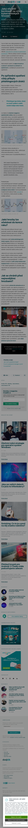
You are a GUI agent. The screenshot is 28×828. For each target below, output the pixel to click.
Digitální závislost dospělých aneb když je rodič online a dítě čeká (17, 702)
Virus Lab (3, 4)
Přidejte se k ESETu (8, 778)
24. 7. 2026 (11, 697)
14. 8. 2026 (11, 600)
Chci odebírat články (11, 403)
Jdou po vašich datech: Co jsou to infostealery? (12, 485)
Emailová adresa (7, 726)
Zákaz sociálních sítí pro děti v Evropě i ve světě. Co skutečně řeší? (17, 688)
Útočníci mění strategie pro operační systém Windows (12, 445)
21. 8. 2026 (11, 593)
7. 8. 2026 (11, 606)
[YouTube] (13, 678)
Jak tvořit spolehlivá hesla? (11, 362)
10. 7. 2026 (11, 711)
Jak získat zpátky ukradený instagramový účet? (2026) (16, 694)
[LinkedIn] (17, 678)
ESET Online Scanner (8, 775)
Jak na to (6, 755)
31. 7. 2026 (11, 691)
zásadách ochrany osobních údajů (14, 408)
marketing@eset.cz (7, 796)
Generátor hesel (16, 349)
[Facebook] (3, 678)
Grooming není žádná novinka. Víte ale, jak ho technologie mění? (17, 598)
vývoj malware (16, 383)
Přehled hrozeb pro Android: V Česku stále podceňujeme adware (12, 566)
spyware (19, 192)
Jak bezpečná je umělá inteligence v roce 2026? (16, 604)
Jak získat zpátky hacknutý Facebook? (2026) (16, 590)
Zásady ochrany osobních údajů (14, 813)
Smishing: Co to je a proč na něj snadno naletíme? (13, 524)
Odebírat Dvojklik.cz (14, 732)
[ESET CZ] (9, 783)
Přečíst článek (4, 459)
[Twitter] (6, 678)
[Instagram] (10, 678)
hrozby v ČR (4, 383)
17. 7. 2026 (11, 704)
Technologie (6, 753)
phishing (10, 383)
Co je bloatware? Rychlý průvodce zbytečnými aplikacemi (15, 709)
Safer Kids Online (7, 756)
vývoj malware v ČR (5, 385)
